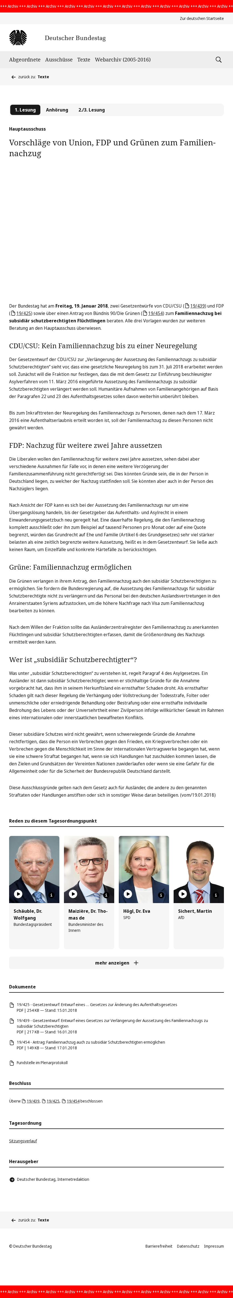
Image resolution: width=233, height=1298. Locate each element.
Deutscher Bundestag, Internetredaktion (53, 1179)
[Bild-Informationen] (51, 895)
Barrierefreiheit (158, 1246)
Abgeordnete (25, 59)
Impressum (214, 1246)
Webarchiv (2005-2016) (123, 59)
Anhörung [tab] (57, 110)
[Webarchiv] (57, 38)
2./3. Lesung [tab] (91, 110)
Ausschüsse (59, 59)
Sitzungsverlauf (23, 1141)
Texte (83, 59)
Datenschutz (188, 1246)
